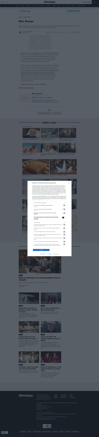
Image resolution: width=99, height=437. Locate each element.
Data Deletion (43, 254)
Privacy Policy (56, 254)
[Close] (69, 183)
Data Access (49, 254)
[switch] (63, 205)
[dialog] (49, 218)
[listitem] (49, 202)
